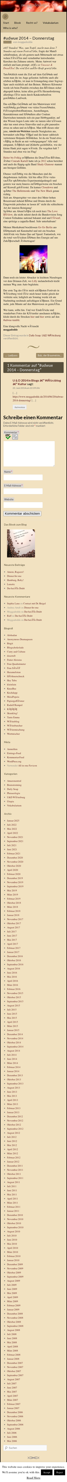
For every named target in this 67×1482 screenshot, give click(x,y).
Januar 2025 (13, 820)
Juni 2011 (12, 1190)
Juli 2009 (12, 1284)
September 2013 (15, 1083)
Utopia (10, 801)
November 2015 (15, 993)
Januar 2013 (13, 1112)
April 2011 (12, 1198)
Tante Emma (13, 717)
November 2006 (15, 1416)
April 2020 (12, 870)
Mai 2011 (12, 1194)
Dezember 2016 (15, 956)
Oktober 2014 (14, 1042)
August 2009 (13, 1280)
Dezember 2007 (15, 1363)
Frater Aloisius (14, 659)
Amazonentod (14, 780)
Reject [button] (59, 1472)
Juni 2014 (12, 1059)
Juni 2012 (12, 1141)
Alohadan (12, 635)
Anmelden (12, 749)
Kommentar (11, 432)
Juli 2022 (12, 824)
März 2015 (12, 1026)
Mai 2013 (12, 1095)
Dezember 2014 (15, 1034)
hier (33, 316)
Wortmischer (13, 733)
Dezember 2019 (15, 878)
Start (6, 22)
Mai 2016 (12, 976)
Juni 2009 (12, 1289)
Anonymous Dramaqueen (20, 639)
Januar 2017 (13, 952)
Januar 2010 (13, 1260)
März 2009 (12, 1301)
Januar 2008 (13, 1358)
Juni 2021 (12, 849)
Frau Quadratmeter (16, 664)
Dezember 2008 (15, 1313)
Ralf (9, 615)
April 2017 (12, 943)
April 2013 (12, 1100)
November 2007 (15, 1367)
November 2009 (15, 1268)
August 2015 (13, 1005)
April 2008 (12, 1346)
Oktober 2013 (14, 1079)
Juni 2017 (12, 935)
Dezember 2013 (15, 1075)
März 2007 (12, 1400)
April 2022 (12, 833)
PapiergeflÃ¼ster (15, 701)
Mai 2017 (12, 939)
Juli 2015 (12, 1009)
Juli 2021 (12, 845)
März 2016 (12, 985)
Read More (33, 1478)
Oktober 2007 (14, 1371)
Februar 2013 (13, 1108)
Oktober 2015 (14, 997)
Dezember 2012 (15, 1116)
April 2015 (12, 1022)
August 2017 (13, 927)
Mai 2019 (12, 890)
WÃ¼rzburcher (14, 725)
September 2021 (15, 841)
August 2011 (13, 1182)
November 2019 (15, 882)
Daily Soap (35, 335)
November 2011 (15, 1169)
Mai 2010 (12, 1243)
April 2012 (12, 1149)
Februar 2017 (13, 948)
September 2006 (15, 1424)
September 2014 (15, 1046)
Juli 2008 (12, 1334)
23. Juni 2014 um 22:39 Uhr (26, 388)
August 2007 (13, 1379)
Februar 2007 (13, 1404)
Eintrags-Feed (14, 753)
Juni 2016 (12, 972)
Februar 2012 (13, 1157)
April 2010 (12, 1248)
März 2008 (12, 1350)
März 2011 (12, 1202)
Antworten (19, 407)
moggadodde (33, 4)
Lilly (34, 281)
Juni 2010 (12, 1239)
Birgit (10, 643)
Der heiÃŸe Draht (16, 588)
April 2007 (12, 1395)
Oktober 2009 (14, 1272)
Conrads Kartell (19, 161)
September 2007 (15, 1375)
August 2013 (13, 1087)
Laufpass (11, 355)
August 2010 (13, 1231)
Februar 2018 (13, 911)
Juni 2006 (12, 1436)
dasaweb (11, 655)
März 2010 (12, 1252)
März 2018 (12, 907)
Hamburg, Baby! (15, 580)
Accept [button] (46, 1472)
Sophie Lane (13, 603)
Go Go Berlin (45, 227)
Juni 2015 (12, 1013)
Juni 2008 (12, 1338)
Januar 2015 (13, 1030)
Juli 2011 (12, 1186)
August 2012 (13, 1132)
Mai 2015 (12, 1017)
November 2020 (15, 861)
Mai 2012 (12, 1145)
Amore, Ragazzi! (15, 571)
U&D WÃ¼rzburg (51, 335)
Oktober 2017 (14, 923)
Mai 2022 (12, 828)
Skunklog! (12, 713)
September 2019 (15, 886)
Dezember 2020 (15, 857)
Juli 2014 (12, 1054)
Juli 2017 (12, 931)
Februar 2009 (13, 1305)
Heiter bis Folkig (12, 157)
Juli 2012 (12, 1137)
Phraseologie (13, 793)
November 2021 (15, 837)
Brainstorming (14, 785)
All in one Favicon (27, 765)
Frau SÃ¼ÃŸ (13, 668)
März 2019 (12, 894)
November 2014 (15, 1038)
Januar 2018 (13, 915)
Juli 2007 (12, 1383)
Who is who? (10, 28)
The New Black (44, 191)
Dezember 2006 (15, 1412)
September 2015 (15, 1001)
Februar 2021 (13, 853)
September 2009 (15, 1276)
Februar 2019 (13, 898)
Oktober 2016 (14, 960)
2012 (43, 161)
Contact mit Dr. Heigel (34, 603)
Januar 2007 (13, 1408)
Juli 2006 (12, 1432)
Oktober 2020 (14, 865)
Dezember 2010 (15, 1215)
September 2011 (15, 1178)
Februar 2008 (13, 1354)
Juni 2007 (12, 1387)
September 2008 (15, 1326)
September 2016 (15, 964)
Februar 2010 (13, 1256)
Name (8, 471)
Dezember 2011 (15, 1165)
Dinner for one (14, 576)
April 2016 (12, 980)
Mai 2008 (12, 1342)
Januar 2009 (13, 1309)
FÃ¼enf (55, 218)
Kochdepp (12, 692)
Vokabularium (50, 22)
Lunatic (11, 584)
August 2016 (13, 968)
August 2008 (13, 1330)
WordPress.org (14, 761)
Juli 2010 (12, 1235)
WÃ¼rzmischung (16, 729)
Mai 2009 (12, 1293)
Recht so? (32, 22)
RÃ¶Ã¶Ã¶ (12, 709)
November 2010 (15, 1219)
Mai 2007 (12, 1391)
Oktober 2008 (14, 1321)
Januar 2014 (13, 1071)
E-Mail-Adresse (13, 485)
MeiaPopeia (13, 696)
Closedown (47, 187)
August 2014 (13, 1050)
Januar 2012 (13, 1161)
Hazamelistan (14, 672)
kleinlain (11, 684)
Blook (17, 22)
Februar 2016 (13, 989)
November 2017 (15, 919)
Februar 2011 (13, 1206)
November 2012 (15, 1120)
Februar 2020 (13, 874)
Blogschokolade (15, 647)
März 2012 (12, 1153)
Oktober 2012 (14, 1124)
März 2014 (12, 1063)
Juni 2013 (12, 1091)
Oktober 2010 (14, 1223)
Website (8, 499)
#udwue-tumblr (11, 320)
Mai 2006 (12, 1441)
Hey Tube (12, 680)
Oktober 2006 (14, 1420)
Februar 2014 (13, 1067)
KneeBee (11, 688)
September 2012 (15, 1128)
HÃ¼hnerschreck (15, 676)
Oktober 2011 (14, 1174)
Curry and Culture (16, 651)
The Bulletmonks (21, 191)
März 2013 (12, 1104)
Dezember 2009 (15, 1264)
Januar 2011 (13, 1211)
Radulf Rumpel (15, 705)
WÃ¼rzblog (13, 721)
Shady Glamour (45, 164)
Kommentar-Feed (15, 757)
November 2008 (15, 1317)
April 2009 (12, 1297)
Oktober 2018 (14, 902)
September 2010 (15, 1227)
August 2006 (13, 1428)
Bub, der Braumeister (51, 355)
